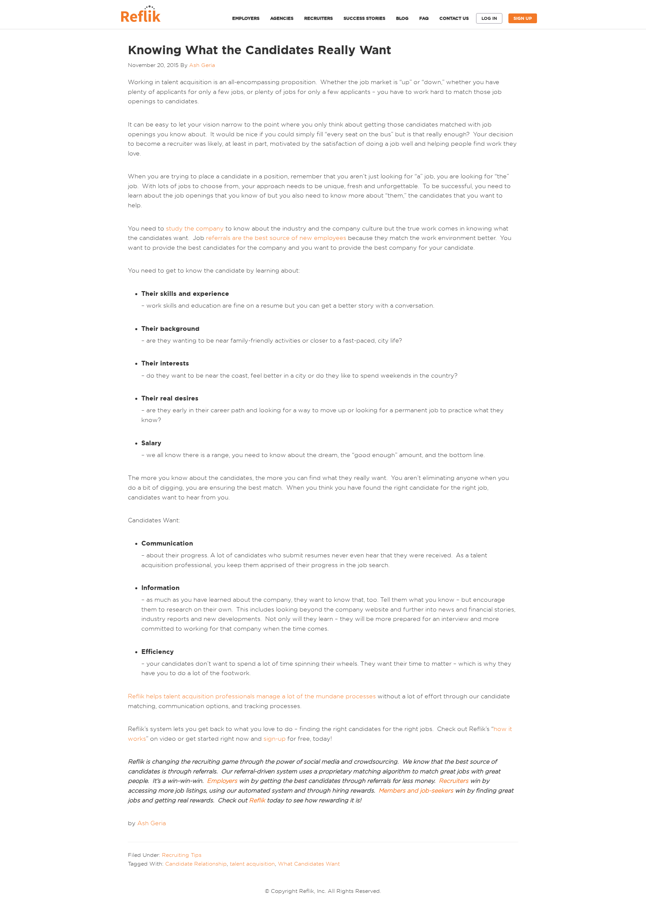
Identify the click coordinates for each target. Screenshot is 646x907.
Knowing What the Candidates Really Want (259, 50)
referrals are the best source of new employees (276, 237)
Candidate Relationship (196, 863)
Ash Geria (151, 823)
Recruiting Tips (182, 854)
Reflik (148, 15)
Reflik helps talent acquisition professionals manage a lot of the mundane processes (252, 696)
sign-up (274, 738)
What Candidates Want (309, 863)
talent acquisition (252, 863)
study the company (195, 228)
